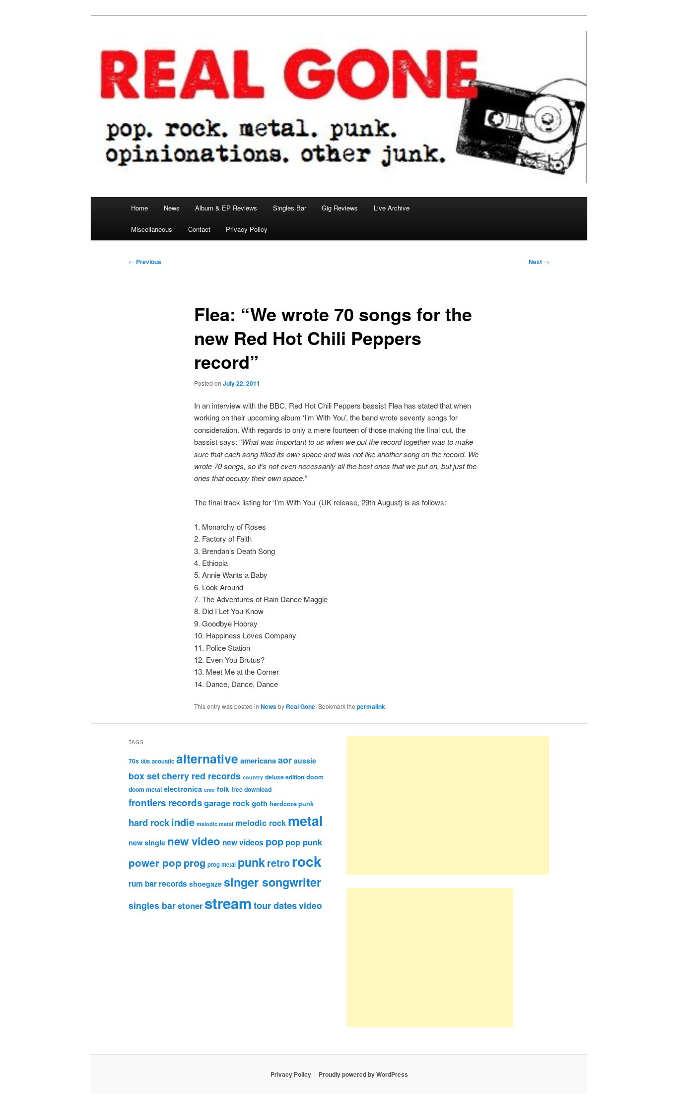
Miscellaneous (151, 229)
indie (183, 822)
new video (193, 841)
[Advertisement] (447, 805)
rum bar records (158, 883)
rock (307, 861)
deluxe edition (284, 776)
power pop (155, 862)
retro (278, 863)
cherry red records (201, 775)
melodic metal (215, 824)
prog (194, 862)
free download (251, 789)
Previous (145, 261)
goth (260, 803)
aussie (305, 760)
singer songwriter (272, 882)
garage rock (227, 803)
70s (134, 761)
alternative (207, 758)
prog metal (221, 864)
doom (315, 776)
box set (144, 775)
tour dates (275, 905)
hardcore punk (292, 803)
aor (285, 760)
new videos (243, 842)
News (172, 207)
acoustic (163, 761)
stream (228, 903)
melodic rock (260, 823)
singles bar (152, 905)
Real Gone (300, 706)
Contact (199, 229)
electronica (183, 789)
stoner (190, 905)
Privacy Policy (247, 229)
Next (539, 261)
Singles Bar (289, 207)
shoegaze (205, 884)
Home (139, 207)
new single (147, 842)
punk (251, 862)
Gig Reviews (340, 207)
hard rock (149, 822)
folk (223, 789)
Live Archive (391, 207)
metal (305, 820)
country (253, 777)
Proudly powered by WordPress (363, 1074)
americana (258, 760)
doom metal (145, 789)
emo (209, 789)
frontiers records (165, 802)
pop (274, 841)
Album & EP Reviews (226, 207)
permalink (371, 706)
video (310, 905)
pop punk (303, 842)
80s (145, 761)
